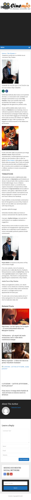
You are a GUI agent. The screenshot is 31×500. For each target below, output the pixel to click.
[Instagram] (8, 474)
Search (15, 488)
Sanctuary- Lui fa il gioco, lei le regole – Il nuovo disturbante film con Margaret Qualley (15, 328)
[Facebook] (5, 474)
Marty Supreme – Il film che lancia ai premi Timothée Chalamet (15, 362)
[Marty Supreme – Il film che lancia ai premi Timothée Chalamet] (15, 351)
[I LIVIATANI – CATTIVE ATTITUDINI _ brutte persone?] (15, 374)
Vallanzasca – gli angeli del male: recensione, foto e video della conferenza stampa (14, 337)
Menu (2, 47)
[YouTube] (11, 474)
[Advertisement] (15, 29)
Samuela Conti (16, 407)
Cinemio (10, 496)
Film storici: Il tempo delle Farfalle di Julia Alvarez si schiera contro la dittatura (15, 393)
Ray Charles (11, 160)
